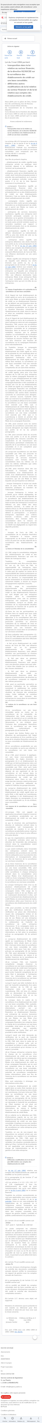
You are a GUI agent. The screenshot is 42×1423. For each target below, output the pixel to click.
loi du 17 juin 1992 (28, 246)
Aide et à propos (6, 1363)
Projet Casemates (7, 1367)
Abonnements (5, 1352)
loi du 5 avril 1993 (18, 1190)
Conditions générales (8, 1410)
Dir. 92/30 (19, 1332)
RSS (2, 1356)
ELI (2, 1371)
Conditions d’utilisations (8, 1415)
